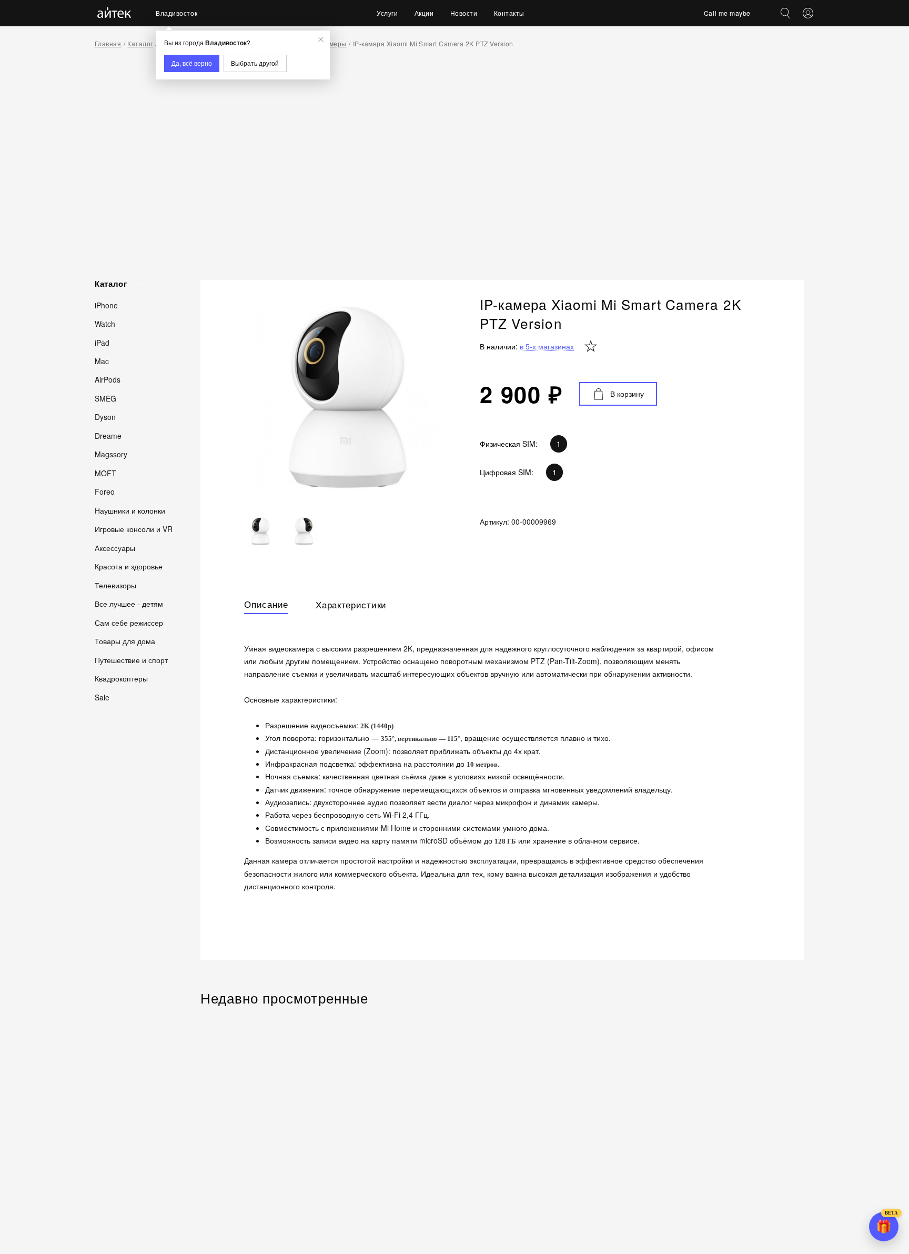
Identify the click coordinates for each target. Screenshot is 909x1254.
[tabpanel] (502, 773)
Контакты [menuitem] (509, 12)
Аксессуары (115, 547)
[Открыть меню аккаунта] (808, 13)
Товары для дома (125, 641)
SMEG (105, 398)
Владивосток (176, 12)
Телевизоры (115, 584)
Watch (105, 323)
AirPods (107, 379)
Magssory (111, 454)
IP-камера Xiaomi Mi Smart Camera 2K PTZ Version (433, 43)
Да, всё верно (191, 62)
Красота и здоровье (129, 566)
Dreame (108, 435)
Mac (102, 360)
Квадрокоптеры (121, 678)
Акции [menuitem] (424, 12)
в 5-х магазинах (547, 346)
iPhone (106, 304)
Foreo (105, 491)
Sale (102, 696)
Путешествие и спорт (131, 659)
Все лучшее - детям (129, 603)
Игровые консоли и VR (134, 529)
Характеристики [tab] (351, 605)
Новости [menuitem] (464, 12)
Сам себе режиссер (129, 622)
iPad (102, 342)
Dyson (105, 417)
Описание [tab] (266, 604)
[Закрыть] (321, 39)
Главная (108, 43)
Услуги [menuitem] (387, 12)
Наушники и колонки (130, 510)
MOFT (105, 472)
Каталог (140, 43)
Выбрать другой (255, 62)
